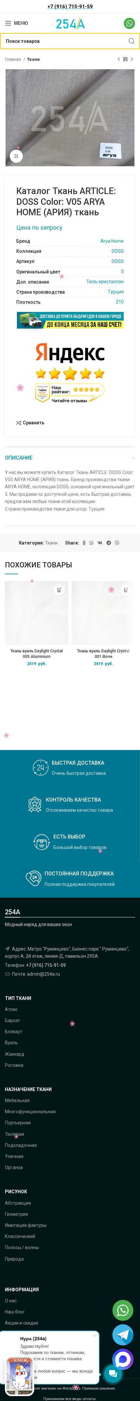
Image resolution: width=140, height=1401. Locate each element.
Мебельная (17, 1100)
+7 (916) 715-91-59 (46, 965)
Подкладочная (21, 1145)
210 (120, 301)
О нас (11, 1300)
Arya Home (112, 241)
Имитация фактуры (26, 1225)
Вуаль (11, 1042)
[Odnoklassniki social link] (84, 543)
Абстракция (18, 1203)
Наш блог (15, 1311)
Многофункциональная (30, 1111)
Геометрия (16, 1214)
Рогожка (14, 1065)
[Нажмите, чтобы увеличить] (16, 156)
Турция (116, 291)
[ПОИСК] (131, 41)
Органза (14, 1167)
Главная (13, 59)
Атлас (11, 1009)
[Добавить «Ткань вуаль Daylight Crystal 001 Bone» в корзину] (126, 590)
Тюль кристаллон (105, 281)
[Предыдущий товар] (119, 59)
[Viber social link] (117, 543)
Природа (14, 1259)
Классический (20, 1236)
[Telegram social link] (109, 543)
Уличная (14, 1156)
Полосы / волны (22, 1247)
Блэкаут (13, 1031)
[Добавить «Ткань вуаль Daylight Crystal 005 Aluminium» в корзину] (59, 590)
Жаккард (14, 1054)
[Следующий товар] (132, 59)
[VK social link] (100, 543)
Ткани (33, 59)
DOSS (118, 251)
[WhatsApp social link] (91, 543)
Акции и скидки (21, 1323)
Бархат (12, 1020)
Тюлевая (14, 1134)
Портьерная (18, 1122)
